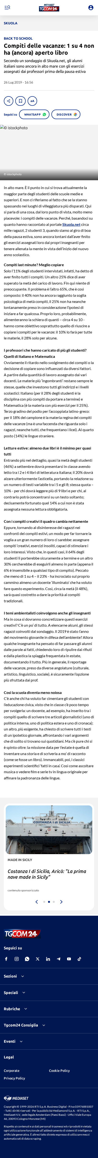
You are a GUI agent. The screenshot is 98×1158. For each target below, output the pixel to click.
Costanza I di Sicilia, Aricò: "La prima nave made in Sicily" (47, 874)
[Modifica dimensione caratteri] (32, 101)
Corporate (12, 1071)
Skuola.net (71, 224)
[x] (37, 959)
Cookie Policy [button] (59, 1071)
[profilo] (91, 7)
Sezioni (10, 976)
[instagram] (16, 959)
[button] (49, 7)
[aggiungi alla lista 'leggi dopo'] (20, 101)
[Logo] (49, 7)
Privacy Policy (14, 1078)
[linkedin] (48, 959)
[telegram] (58, 959)
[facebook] (6, 959)
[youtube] (69, 959)
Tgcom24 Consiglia (21, 1025)
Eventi (9, 1041)
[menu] (7, 7)
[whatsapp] (27, 959)
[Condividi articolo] (8, 101)
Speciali (11, 992)
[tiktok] (79, 959)
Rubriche (12, 1009)
